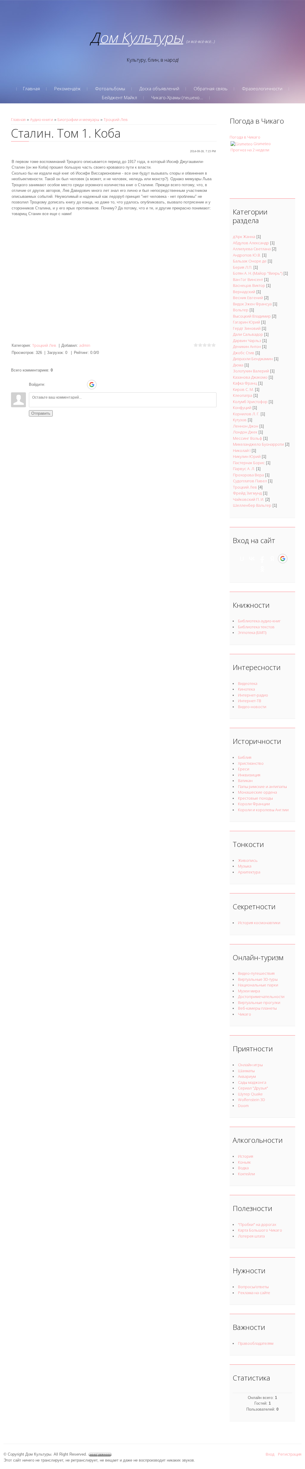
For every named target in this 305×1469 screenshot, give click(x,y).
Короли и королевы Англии (263, 809)
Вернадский (244, 291)
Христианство (251, 763)
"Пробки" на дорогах (257, 1224)
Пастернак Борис (249, 462)
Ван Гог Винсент (248, 279)
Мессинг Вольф (247, 438)
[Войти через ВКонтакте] (61, 384)
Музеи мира (249, 991)
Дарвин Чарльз (247, 340)
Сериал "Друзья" (253, 1088)
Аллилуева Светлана (252, 248)
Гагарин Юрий (246, 322)
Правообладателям (255, 1343)
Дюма (238, 365)
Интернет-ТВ (249, 700)
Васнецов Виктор (249, 285)
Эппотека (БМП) (252, 632)
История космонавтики (259, 922)
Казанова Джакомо (250, 377)
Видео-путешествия (256, 973)
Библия (244, 757)
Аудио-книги (41, 119)
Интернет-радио (253, 695)
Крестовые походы (255, 798)
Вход (270, 1454)
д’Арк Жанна (244, 236)
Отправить (40, 413)
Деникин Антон (247, 346)
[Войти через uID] (50, 384)
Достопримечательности (261, 996)
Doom (243, 1105)
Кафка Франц (245, 383)
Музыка (244, 866)
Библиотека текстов (256, 626)
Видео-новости (252, 706)
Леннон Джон (245, 426)
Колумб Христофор (250, 401)
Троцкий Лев (116, 119)
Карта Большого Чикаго (260, 1230)
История (245, 1156)
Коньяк (244, 1162)
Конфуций (242, 407)
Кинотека (246, 689)
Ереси (243, 769)
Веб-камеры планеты (257, 1008)
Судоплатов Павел (250, 481)
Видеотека (247, 683)
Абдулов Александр (251, 242)
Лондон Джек (245, 432)
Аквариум (247, 1076)
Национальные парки (258, 985)
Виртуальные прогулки (259, 1002)
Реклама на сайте (254, 1292)
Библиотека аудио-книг (259, 621)
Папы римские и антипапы (262, 786)
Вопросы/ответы (253, 1286)
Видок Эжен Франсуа (252, 304)
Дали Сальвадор (248, 334)
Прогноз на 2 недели (250, 150)
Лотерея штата (251, 1236)
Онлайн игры (250, 1064)
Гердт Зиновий (247, 328)
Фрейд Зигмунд (247, 493)
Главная (18, 119)
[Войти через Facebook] (71, 384)
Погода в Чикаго (245, 137)
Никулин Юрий (247, 456)
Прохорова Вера (248, 475)
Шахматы (246, 1070)
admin (84, 345)
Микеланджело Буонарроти (258, 444)
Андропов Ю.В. (247, 255)
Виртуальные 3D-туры (258, 979)
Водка (243, 1167)
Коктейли (246, 1173)
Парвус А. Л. (244, 468)
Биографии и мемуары (78, 119)
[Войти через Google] (92, 384)
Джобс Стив (243, 352)
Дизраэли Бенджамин (253, 358)
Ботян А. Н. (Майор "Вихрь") (257, 273)
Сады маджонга (252, 1082)
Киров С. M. (243, 389)
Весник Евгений (248, 297)
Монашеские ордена (257, 792)
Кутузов (240, 419)
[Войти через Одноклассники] (102, 384)
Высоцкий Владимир (252, 316)
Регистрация (289, 1454)
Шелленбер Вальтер (252, 505)
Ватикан (245, 780)
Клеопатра (242, 395)
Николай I (241, 450)
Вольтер (240, 310)
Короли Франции (254, 803)
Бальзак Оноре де (250, 261)
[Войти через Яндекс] (81, 384)
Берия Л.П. (242, 267)
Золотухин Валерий (251, 371)
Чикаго (244, 1014)
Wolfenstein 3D (251, 1099)
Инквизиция (249, 775)
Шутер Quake (250, 1094)
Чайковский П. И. (248, 499)
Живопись (248, 860)
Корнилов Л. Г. (246, 413)
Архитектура (249, 872)
